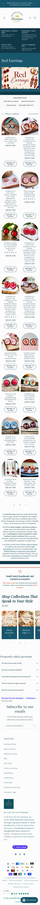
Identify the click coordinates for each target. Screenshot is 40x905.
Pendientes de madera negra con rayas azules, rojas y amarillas (10, 140)
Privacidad (8, 783)
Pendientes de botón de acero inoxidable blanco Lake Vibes (10, 439)
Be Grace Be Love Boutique (13, 698)
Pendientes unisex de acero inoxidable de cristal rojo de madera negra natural (10, 246)
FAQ (5, 759)
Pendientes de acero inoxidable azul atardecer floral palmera (29, 396)
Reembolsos (8, 773)
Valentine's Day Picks (26, 551)
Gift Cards (8, 763)
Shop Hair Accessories (11, 101)
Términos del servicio (15, 883)
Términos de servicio (12, 787)
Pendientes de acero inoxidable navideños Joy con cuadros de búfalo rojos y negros (29, 440)
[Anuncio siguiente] (36, 4)
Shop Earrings (11, 105)
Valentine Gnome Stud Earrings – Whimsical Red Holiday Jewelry (29, 355)
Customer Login (10, 792)
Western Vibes (26, 631)
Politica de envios (11, 768)
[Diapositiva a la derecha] (24, 643)
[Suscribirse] (33, 725)
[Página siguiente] (25, 504)
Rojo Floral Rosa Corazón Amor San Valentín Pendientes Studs (10, 355)
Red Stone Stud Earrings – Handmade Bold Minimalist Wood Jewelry (10, 397)
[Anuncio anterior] (4, 4)
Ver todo (5, 605)
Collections (30, 698)
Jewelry (26, 556)
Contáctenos (8, 778)
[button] (4, 17)
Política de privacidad (31, 880)
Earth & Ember (32, 544)
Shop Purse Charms (28, 101)
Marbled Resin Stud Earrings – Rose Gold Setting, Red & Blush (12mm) (29, 482)
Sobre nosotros (10, 749)
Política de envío (28, 883)
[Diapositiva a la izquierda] (15, 643)
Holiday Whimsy (10, 551)
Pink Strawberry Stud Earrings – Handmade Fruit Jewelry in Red (29, 193)
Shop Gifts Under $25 (26, 105)
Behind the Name (10, 754)
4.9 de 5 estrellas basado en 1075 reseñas (20, 898)
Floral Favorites (9, 631)
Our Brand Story (10, 744)
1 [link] (14, 505)
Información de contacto (21, 887)
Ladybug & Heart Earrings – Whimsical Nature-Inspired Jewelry (10, 482)
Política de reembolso (15, 880)
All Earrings (15, 556)
